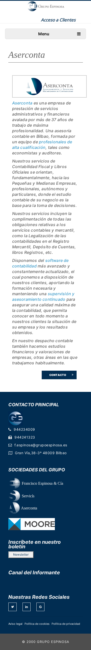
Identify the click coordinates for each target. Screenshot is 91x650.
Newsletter (21, 554)
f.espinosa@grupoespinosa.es (40, 445)
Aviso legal (15, 624)
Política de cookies (37, 624)
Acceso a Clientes (58, 20)
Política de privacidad (66, 624)
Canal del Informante (34, 573)
